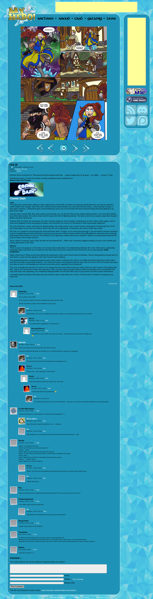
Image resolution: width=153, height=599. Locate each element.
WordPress (76, 597)
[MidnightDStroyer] (26, 330)
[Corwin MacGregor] (13, 411)
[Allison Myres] (21, 424)
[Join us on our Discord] (142, 114)
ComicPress (85, 597)
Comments (64, 148)
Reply (37, 293)
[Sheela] (21, 368)
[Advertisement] (96, 7)
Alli (12, 167)
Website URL (69, 583)
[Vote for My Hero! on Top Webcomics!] (137, 91)
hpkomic (22, 342)
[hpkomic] (13, 348)
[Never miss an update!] (130, 114)
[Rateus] (13, 549)
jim (27, 308)
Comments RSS (112, 283)
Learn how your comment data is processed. (58, 590)
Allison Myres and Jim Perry (58, 597)
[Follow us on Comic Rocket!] (137, 99)
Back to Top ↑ (103, 597)
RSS (97, 597)
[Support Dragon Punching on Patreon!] (142, 125)
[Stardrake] (13, 294)
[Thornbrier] (13, 534)
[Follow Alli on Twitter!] (130, 125)
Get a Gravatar (78, 579)
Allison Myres (31, 419)
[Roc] (13, 490)
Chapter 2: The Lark (21, 169)
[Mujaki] (24, 378)
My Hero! (20, 15)
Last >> (87, 148)
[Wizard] (24, 320)
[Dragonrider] (13, 523)
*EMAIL (73, 579)
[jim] (21, 314)
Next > (76, 148)
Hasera (19, 171)
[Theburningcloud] (13, 501)
